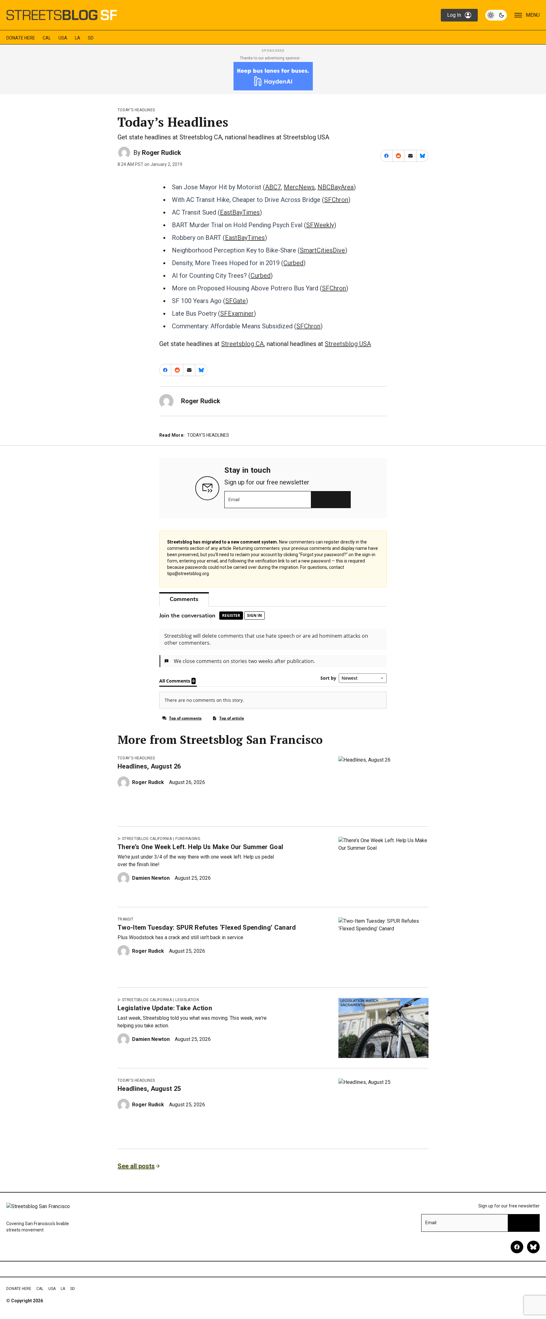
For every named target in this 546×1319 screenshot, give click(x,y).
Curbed (293, 263)
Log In (454, 15)
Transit (125, 919)
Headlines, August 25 (149, 1088)
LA (77, 37)
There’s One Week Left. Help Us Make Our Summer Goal (200, 847)
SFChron (336, 200)
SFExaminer (237, 313)
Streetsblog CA (242, 344)
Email (234, 499)
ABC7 (273, 187)
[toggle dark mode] (496, 15)
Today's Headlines (136, 110)
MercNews (299, 187)
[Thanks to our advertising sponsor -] (273, 76)
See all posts (136, 1166)
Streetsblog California (147, 839)
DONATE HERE (20, 37)
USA (62, 37)
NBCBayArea (336, 187)
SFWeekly (320, 225)
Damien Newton (151, 878)
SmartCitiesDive (322, 250)
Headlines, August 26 (149, 766)
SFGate (235, 301)
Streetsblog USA (348, 344)
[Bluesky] (533, 1247)
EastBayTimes (240, 212)
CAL (47, 37)
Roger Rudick (161, 152)
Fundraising (187, 839)
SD (91, 37)
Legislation (187, 1000)
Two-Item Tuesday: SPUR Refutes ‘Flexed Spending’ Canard (207, 927)
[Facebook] (517, 1247)
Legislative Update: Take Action (165, 1008)
